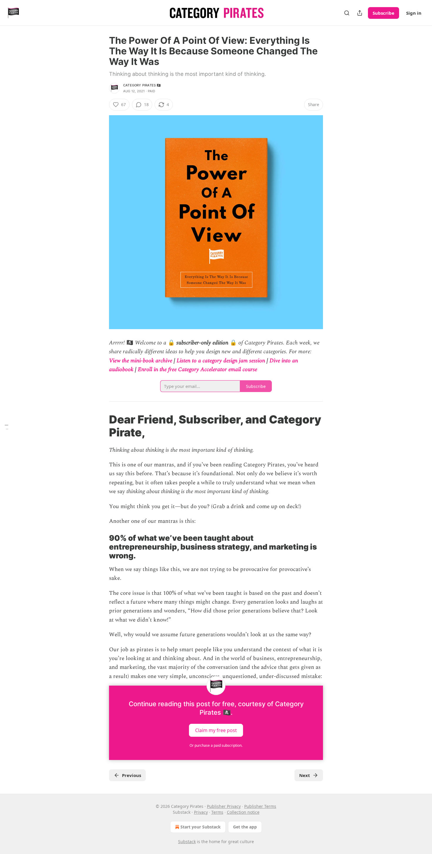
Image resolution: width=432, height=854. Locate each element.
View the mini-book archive (140, 360)
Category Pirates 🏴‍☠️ (142, 85)
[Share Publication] (360, 13)
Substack (187, 841)
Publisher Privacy (224, 806)
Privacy (201, 812)
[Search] (347, 13)
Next (304, 775)
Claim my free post (216, 730)
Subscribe (383, 13)
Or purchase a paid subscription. (216, 745)
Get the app (245, 827)
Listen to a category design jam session (221, 360)
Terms (217, 812)
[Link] (101, 426)
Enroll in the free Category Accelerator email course (197, 369)
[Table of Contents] (6, 427)
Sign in (413, 13)
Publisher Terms (260, 806)
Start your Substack (200, 827)
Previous (131, 775)
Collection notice (243, 812)
